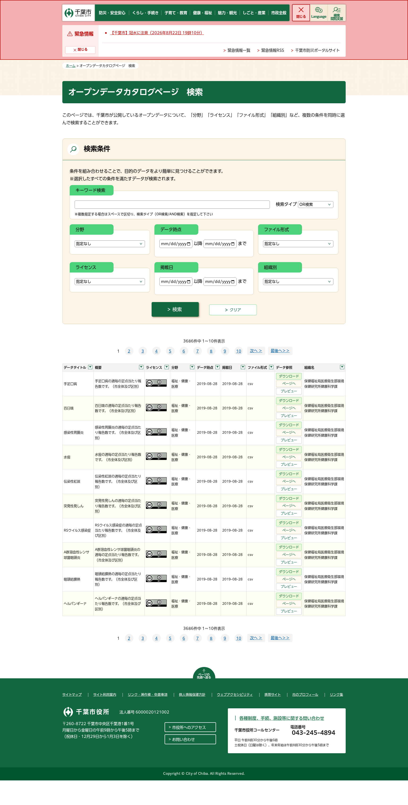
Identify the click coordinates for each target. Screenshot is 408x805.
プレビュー (289, 391)
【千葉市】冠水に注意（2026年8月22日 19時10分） (157, 33)
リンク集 (336, 694)
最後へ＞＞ (280, 351)
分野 (80, 229)
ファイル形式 (276, 229)
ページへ (289, 383)
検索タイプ (286, 204)
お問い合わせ (183, 739)
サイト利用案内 (104, 694)
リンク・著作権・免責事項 (147, 694)
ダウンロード (289, 376)
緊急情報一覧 (239, 50)
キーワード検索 (90, 190)
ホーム (71, 65)
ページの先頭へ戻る (204, 676)
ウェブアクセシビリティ (235, 694)
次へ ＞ (256, 351)
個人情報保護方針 (192, 694)
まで (242, 243)
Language (319, 16)
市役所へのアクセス (189, 727)
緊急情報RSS (272, 50)
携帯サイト (272, 694)
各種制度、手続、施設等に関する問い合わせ (281, 718)
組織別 (270, 267)
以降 (198, 243)
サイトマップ (72, 694)
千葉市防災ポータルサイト (317, 50)
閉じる (301, 16)
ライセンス (86, 267)
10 (238, 351)
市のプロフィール (305, 694)
